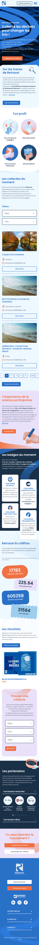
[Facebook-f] (26, 902)
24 (32, 376)
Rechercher (11, 748)
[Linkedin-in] (13, 902)
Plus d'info (19, 269)
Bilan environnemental (14, 679)
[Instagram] (19, 902)
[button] (19, 852)
